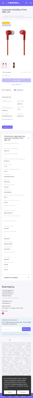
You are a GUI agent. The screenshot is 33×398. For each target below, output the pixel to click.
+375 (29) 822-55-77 (8, 292)
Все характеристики (7, 119)
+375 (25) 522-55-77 (8, 294)
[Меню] (3, 3)
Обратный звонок (6, 295)
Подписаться (26, 329)
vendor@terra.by (6, 303)
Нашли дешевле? (16, 84)
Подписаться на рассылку (9, 320)
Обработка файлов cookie (19, 384)
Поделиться (6, 127)
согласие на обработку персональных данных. (15, 334)
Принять (10, 392)
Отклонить (23, 392)
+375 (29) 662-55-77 (8, 290)
